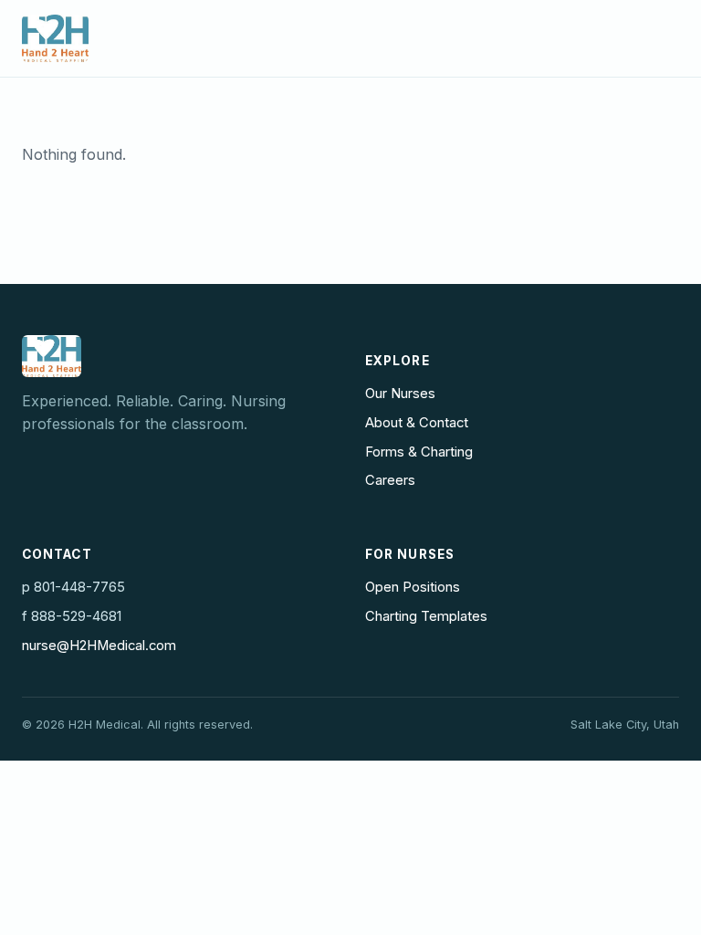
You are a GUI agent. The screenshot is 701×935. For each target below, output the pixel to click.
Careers (390, 480)
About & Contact (416, 423)
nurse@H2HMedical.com (99, 645)
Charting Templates (426, 616)
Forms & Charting (419, 452)
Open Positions (412, 587)
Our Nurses (400, 393)
